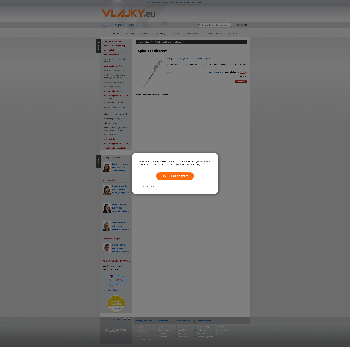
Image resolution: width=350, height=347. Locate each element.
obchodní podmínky (189, 164)
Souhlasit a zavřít (175, 176)
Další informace (146, 186)
